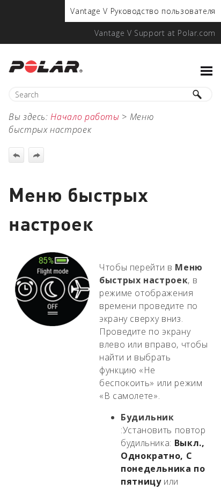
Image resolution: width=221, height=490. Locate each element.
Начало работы (84, 117)
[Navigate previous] (16, 155)
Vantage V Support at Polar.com (155, 33)
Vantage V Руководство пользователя (143, 11)
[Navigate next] (36, 155)
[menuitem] (143, 11)
